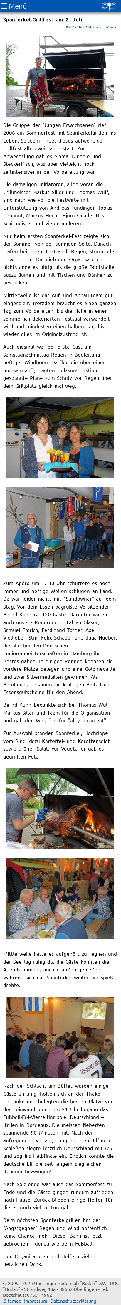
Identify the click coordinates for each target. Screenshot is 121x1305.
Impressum (35, 1301)
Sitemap (12, 1301)
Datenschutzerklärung (73, 1301)
